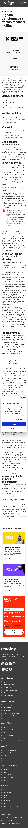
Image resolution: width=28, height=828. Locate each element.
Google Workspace (7, 11)
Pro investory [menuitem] (7, 801)
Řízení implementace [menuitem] (9, 707)
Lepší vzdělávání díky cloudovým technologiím (12, 580)
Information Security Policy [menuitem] (11, 806)
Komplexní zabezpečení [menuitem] (10, 690)
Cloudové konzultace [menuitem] (9, 684)
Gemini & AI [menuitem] (7, 718)
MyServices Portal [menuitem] (9, 792)
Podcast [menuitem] (6, 780)
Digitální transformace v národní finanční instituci (12, 548)
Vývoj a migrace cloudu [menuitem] (10, 687)
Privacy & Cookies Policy (11, 621)
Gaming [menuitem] (6, 758)
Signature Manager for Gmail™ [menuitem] (12, 741)
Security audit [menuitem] (7, 710)
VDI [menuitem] (5, 732)
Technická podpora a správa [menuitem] (11, 695)
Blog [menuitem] (5, 772)
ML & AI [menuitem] (6, 727)
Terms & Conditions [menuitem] (6, 817)
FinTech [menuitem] (6, 755)
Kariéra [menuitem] (5, 795)
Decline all (14, 428)
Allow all (14, 424)
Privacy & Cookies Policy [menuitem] (8, 814)
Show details (19, 419)
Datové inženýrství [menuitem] (9, 730)
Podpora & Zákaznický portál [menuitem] (12, 713)
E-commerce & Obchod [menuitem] (10, 750)
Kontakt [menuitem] (6, 803)
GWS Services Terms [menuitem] (19, 817)
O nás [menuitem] (5, 790)
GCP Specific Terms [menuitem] (6, 820)
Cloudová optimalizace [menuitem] (10, 693)
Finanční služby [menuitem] (8, 753)
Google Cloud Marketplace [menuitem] (11, 735)
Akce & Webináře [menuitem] (8, 778)
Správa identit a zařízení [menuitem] (10, 738)
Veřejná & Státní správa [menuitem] (10, 761)
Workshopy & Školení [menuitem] (9, 716)
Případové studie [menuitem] (8, 769)
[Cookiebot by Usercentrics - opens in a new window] (19, 398)
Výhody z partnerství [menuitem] (9, 682)
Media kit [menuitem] (6, 798)
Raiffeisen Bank (6, 147)
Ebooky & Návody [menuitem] (8, 775)
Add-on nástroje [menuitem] (8, 705)
